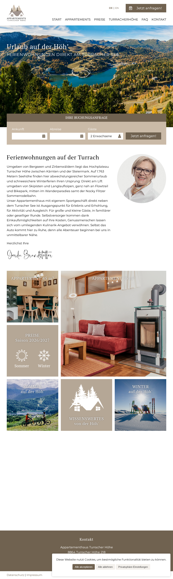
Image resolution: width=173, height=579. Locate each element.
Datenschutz (15, 575)
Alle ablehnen (105, 566)
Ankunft (19, 129)
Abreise (57, 129)
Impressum (34, 575)
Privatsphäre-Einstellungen (133, 566)
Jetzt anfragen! (143, 136)
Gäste (95, 129)
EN (117, 7)
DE (111, 7)
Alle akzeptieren (83, 566)
